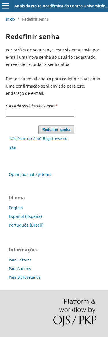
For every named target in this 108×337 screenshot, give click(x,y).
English (16, 207)
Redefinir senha (56, 129)
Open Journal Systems (30, 174)
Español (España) (25, 216)
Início (10, 19)
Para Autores (20, 268)
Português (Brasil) (26, 225)
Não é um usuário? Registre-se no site (38, 143)
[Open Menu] (6, 6)
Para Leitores (20, 259)
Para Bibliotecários (24, 277)
